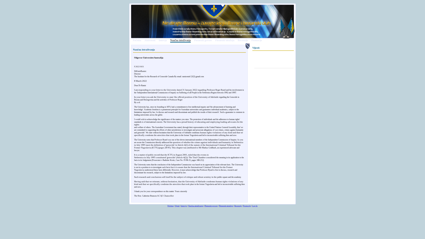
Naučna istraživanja (180, 40)
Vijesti (177, 206)
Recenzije (243, 40)
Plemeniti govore (203, 40)
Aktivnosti (149, 40)
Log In (254, 206)
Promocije (256, 40)
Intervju (163, 40)
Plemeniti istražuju (224, 40)
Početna (137, 40)
